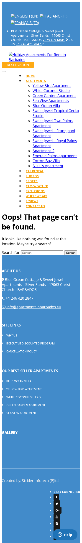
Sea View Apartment (21, 413)
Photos (32, 176)
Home (30, 76)
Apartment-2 (43, 150)
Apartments (36, 81)
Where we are (36, 196)
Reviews (32, 201)
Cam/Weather (37, 186)
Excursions (35, 191)
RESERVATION (18, 65)
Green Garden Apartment (54, 95)
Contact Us (35, 206)
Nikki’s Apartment (48, 165)
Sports (32, 181)
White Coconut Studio (51, 90)
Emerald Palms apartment (55, 155)
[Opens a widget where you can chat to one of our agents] (64, 535)
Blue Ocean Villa (46, 105)
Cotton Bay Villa (46, 160)
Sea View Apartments (51, 100)
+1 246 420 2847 (29, 44)
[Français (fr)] (25, 22)
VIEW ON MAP (54, 40)
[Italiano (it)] (53, 16)
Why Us (11, 335)
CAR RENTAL (35, 171)
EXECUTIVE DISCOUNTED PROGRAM (30, 343)
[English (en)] (24, 16)
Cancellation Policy (21, 351)
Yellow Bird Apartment (52, 85)
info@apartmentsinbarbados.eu (33, 306)
